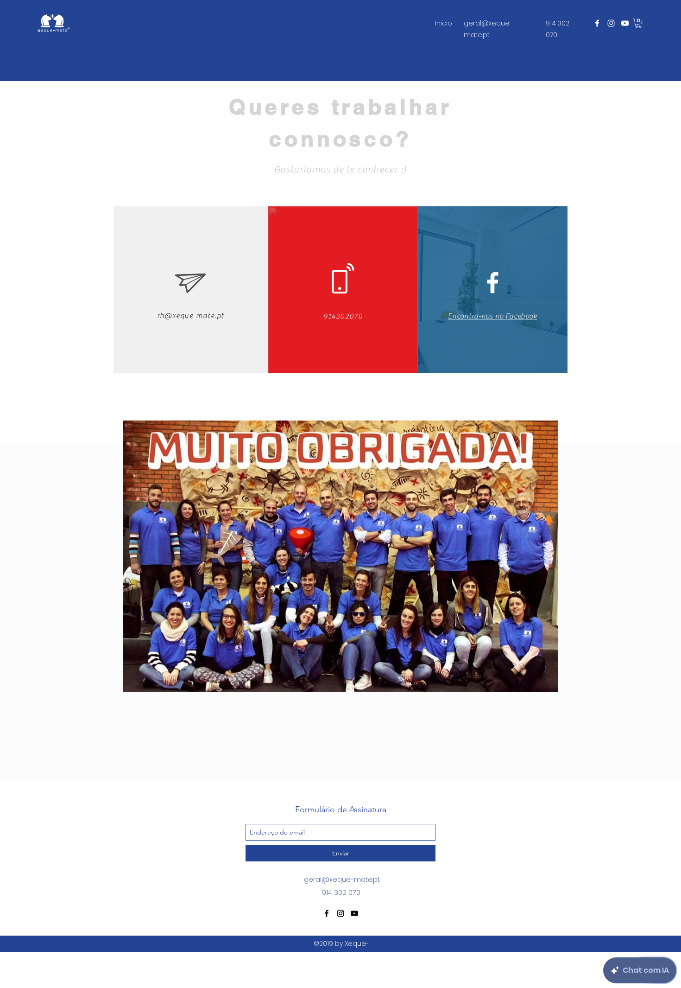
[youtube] (625, 23)
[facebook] (597, 23)
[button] (638, 23)
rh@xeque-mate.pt (190, 316)
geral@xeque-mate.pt (342, 879)
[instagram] (611, 23)
